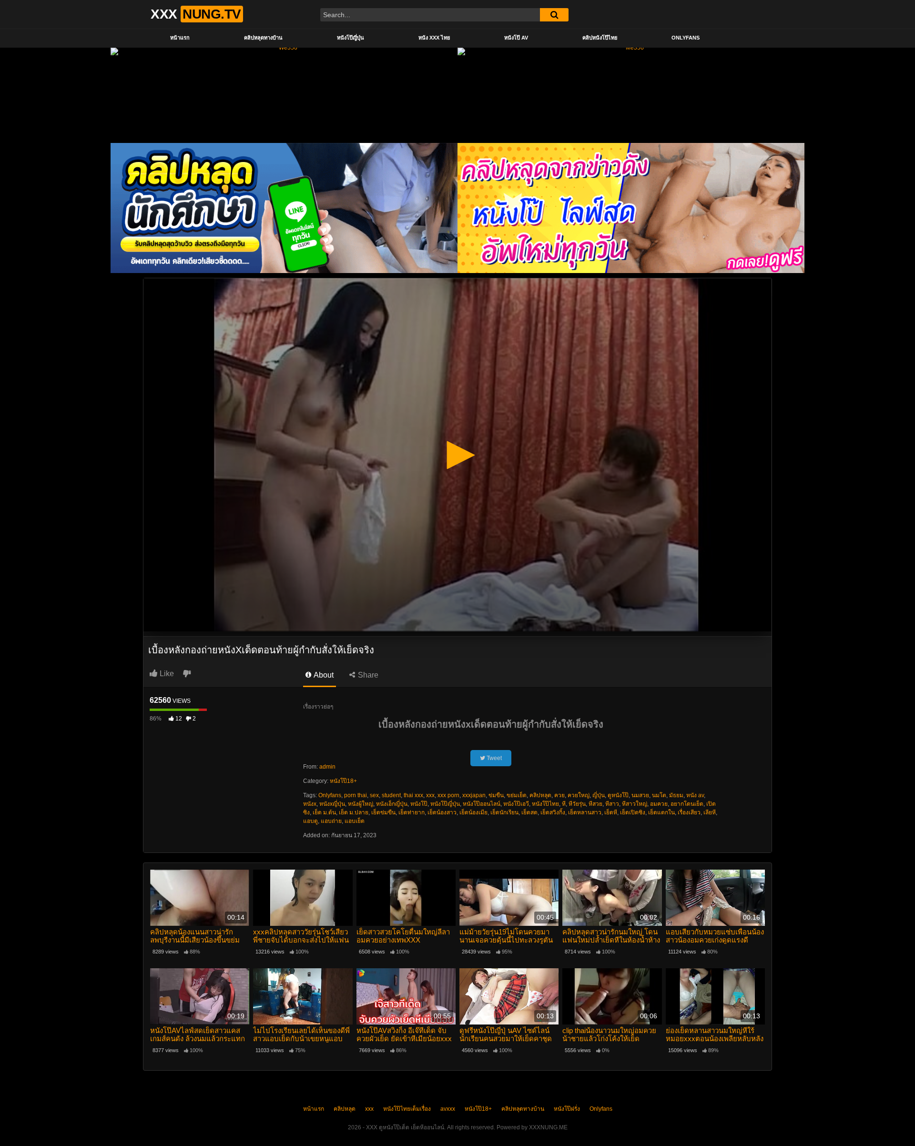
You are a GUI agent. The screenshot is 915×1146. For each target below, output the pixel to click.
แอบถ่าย (331, 821)
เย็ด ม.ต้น (324, 812)
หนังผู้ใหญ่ (360, 804)
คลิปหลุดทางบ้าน (263, 38)
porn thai (355, 795)
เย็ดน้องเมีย (473, 812)
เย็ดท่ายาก (411, 812)
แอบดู (310, 821)
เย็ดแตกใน (661, 812)
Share (367, 675)
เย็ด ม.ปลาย (353, 812)
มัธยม (676, 795)
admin (327, 766)
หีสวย (595, 804)
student (391, 795)
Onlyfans (685, 38)
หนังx (309, 804)
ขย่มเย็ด (517, 795)
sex (374, 795)
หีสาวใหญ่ (634, 804)
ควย (559, 795)
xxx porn (448, 795)
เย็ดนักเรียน (504, 812)
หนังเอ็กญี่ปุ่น (391, 804)
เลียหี (709, 812)
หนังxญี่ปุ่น (332, 804)
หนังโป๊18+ (343, 781)
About (323, 675)
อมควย (659, 804)
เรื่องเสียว (689, 812)
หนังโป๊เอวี (516, 804)
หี (564, 804)
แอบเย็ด (355, 821)
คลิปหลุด (540, 795)
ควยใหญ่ (579, 795)
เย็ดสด (529, 812)
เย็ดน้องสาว (442, 812)
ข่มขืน (496, 795)
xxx (430, 795)
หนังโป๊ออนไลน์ (481, 804)
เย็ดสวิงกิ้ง (552, 812)
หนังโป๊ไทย (545, 804)
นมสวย (640, 795)
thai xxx (413, 795)
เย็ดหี (610, 812)
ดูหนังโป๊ (618, 795)
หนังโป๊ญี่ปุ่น (350, 38)
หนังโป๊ (418, 804)
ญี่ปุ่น (598, 795)
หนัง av (695, 795)
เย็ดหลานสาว (584, 812)
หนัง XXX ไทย (434, 38)
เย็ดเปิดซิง (632, 812)
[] (554, 14)
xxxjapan (474, 795)
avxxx (447, 1108)
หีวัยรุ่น (577, 804)
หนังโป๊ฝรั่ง (567, 1108)
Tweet (493, 758)
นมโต (659, 795)
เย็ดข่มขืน (383, 812)
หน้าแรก (180, 38)
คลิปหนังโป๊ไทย (599, 38)
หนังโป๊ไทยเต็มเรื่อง (407, 1108)
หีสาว (612, 804)
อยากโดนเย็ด (687, 804)
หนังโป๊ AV (516, 38)
